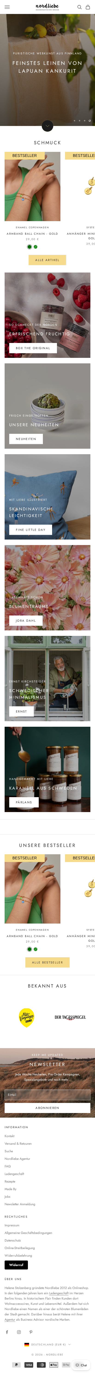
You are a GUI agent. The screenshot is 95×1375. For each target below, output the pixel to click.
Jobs (7, 1196)
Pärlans (24, 802)
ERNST (21, 711)
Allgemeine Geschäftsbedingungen (28, 1232)
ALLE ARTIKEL (47, 260)
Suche (9, 1151)
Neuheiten (26, 439)
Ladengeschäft (14, 1174)
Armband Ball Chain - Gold (32, 234)
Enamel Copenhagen (32, 227)
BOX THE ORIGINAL (33, 348)
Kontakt (9, 1136)
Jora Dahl (26, 620)
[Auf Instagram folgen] (19, 1332)
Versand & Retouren (18, 1143)
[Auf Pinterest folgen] (31, 1332)
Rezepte (10, 1181)
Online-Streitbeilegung (20, 1248)
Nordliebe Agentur (17, 1158)
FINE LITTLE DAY (30, 530)
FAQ (8, 1166)
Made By (10, 1189)
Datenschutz (13, 1240)
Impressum (12, 1225)
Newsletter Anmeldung (20, 1204)
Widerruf (16, 1265)
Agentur (10, 1319)
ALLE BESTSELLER (47, 962)
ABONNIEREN (47, 1108)
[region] (47, 63)
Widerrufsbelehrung (18, 1255)
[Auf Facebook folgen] (7, 1332)
